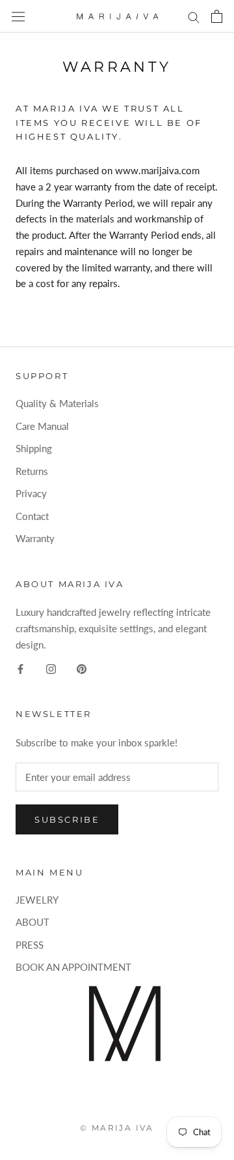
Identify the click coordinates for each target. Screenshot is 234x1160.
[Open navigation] (18, 16)
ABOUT (32, 922)
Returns (32, 471)
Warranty (35, 538)
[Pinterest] (81, 668)
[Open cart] (216, 16)
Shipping (34, 448)
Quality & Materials (57, 403)
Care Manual (42, 426)
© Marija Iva (117, 1128)
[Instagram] (51, 668)
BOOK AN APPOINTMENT (73, 967)
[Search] (194, 16)
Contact (32, 516)
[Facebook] (20, 668)
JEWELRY (37, 900)
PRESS (30, 945)
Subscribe (66, 819)
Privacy (31, 493)
